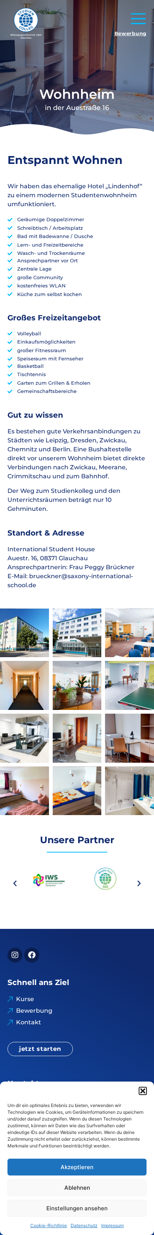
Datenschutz (84, 1225)
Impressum (112, 1225)
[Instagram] (14, 955)
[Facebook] (31, 955)
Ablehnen (77, 1187)
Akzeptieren (77, 1167)
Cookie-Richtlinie (48, 1225)
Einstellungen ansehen (77, 1208)
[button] (143, 1091)
